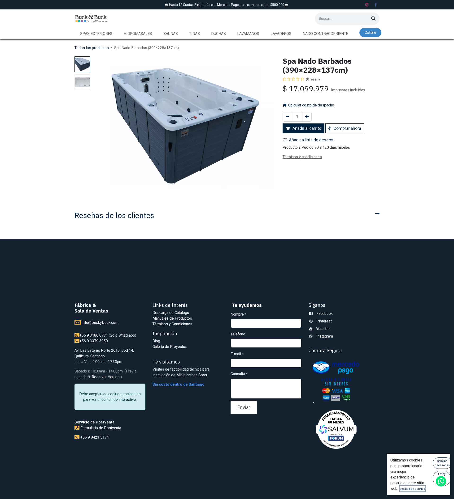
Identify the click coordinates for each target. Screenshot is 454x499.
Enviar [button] (243, 407)
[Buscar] (373, 19)
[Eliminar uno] (287, 117)
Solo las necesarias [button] (442, 463)
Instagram (324, 336)
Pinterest (324, 321)
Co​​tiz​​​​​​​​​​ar (370, 32)
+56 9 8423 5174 (94, 437)
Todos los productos (91, 48)
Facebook (324, 313)
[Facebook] (375, 4)
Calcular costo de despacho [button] (310, 105)
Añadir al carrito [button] (306, 128)
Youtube (323, 328)
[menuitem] (96, 33)
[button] (101, 125)
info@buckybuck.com (100, 322)
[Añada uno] (307, 117)
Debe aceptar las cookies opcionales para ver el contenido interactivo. (110, 397)
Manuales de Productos (172, 318)
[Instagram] (367, 4)
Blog (156, 341)
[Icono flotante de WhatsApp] (441, 481)
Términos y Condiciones (172, 324)
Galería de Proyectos (170, 346)
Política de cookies (412, 489)
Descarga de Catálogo (171, 312)
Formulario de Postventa (100, 428)
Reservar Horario (105, 377)
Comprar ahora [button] (346, 128)
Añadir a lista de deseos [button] (311, 139)
